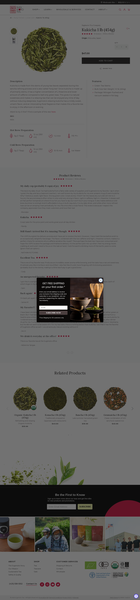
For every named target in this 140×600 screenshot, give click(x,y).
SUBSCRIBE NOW (53, 312)
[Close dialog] (100, 280)
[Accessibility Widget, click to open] (136, 596)
